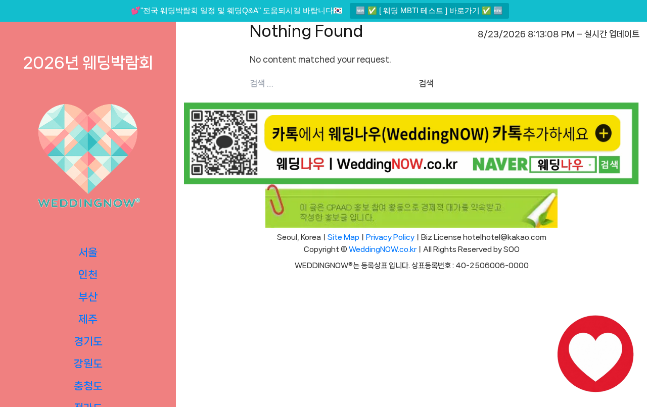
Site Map (343, 237)
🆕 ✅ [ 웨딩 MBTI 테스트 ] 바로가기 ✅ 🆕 (429, 10)
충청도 (88, 385)
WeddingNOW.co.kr (383, 249)
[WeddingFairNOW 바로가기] (595, 355)
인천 (88, 274)
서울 (88, 252)
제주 (88, 319)
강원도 (88, 363)
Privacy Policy (390, 237)
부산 (88, 296)
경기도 (88, 341)
